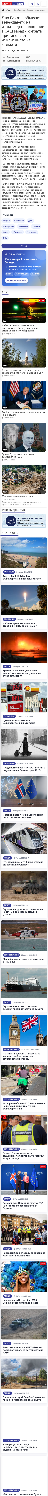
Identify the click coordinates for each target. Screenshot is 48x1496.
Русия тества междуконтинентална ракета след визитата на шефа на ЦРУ (22, 371)
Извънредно (8, 226)
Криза (5, 232)
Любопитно (9, 716)
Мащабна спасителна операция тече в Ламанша (23, 960)
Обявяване (17, 232)
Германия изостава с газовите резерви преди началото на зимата (23, 1007)
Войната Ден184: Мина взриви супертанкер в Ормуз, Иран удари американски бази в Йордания (20, 328)
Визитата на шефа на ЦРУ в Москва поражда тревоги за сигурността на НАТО (23, 1350)
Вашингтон (19, 220)
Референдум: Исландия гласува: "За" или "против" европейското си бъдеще (23, 1206)
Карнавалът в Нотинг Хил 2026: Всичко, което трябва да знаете (20, 1301)
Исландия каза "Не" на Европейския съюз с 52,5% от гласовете (23, 816)
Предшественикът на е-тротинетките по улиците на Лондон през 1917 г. (24, 769)
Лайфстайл (9, 572)
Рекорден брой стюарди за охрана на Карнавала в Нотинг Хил (24, 1254)
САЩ (5, 238)
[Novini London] (12, 4)
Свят (8, 10)
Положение (31, 232)
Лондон (7, 858)
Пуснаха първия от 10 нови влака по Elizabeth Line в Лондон (23, 863)
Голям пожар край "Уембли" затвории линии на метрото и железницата (24, 1398)
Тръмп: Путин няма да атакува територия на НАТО (18, 455)
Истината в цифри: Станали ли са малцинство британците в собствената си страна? (21, 1056)
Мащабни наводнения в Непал (18, 496)
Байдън (6, 220)
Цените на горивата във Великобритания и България (19, 721)
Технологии (9, 619)
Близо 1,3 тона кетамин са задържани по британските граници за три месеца (23, 1156)
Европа (7, 666)
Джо (30, 220)
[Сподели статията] (31, 3)
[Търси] (37, 3)
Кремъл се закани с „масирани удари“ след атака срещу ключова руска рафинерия (22, 673)
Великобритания (11, 955)
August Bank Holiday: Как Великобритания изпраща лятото (22, 577)
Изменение (23, 226)
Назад (24, 246)
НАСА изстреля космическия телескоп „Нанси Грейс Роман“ (20, 624)
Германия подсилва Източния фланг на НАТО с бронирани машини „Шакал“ (23, 912)
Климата (36, 226)
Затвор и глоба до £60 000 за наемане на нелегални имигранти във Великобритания (24, 1106)
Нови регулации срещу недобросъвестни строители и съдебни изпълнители (20, 1447)
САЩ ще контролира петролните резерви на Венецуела (24, 413)
